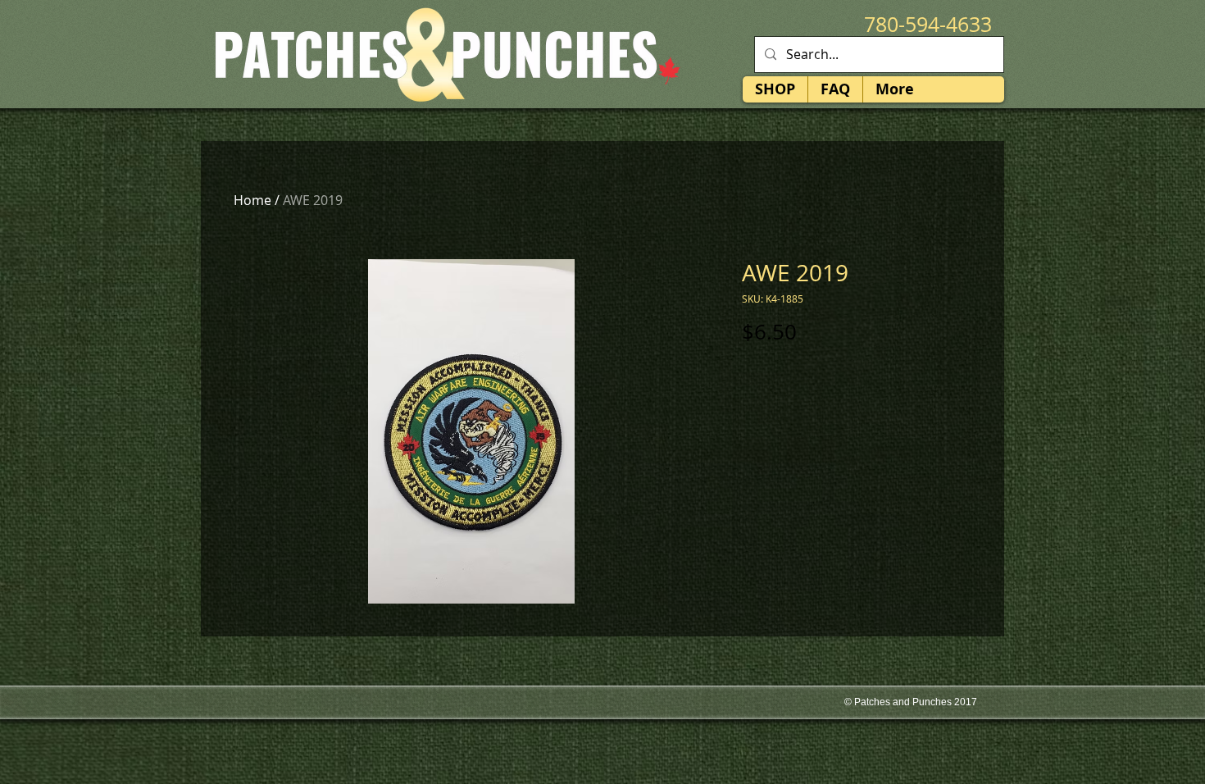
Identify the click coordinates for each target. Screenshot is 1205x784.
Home (252, 200)
